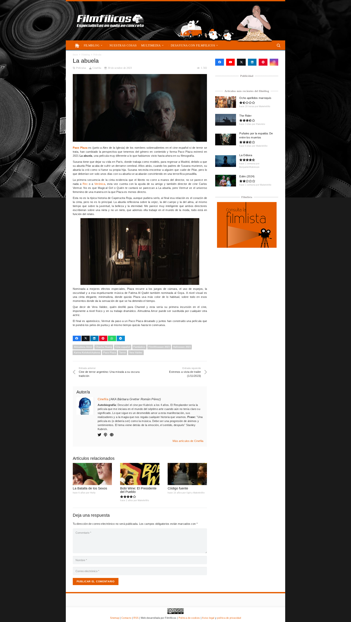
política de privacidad (229, 618)
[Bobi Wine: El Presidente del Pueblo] (139, 474)
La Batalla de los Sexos (90, 488)
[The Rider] (225, 120)
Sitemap (114, 618)
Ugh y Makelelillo (195, 492)
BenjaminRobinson (249, 167)
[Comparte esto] (77, 338)
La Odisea (245, 155)
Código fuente (178, 488)
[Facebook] (219, 62)
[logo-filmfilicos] (110, 20)
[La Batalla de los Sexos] (92, 474)
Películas (81, 68)
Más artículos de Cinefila (188, 440)
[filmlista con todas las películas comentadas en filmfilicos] (247, 246)
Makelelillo (143, 500)
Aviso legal (208, 618)
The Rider (245, 115)
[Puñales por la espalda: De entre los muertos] (225, 139)
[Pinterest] (263, 62)
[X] (241, 62)
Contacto (126, 618)
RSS (136, 618)
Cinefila (97, 68)
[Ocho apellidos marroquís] (225, 102)
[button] (101, 45)
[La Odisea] (225, 161)
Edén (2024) (246, 176)
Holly (93, 492)
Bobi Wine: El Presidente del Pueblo (138, 490)
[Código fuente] (187, 474)
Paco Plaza (80, 147)
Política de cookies (189, 618)
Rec (85, 183)
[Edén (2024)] (225, 180)
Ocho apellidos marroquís (255, 97)
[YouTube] (230, 62)
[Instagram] (274, 62)
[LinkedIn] (252, 62)
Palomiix (260, 124)
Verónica (99, 183)
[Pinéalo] (103, 338)
